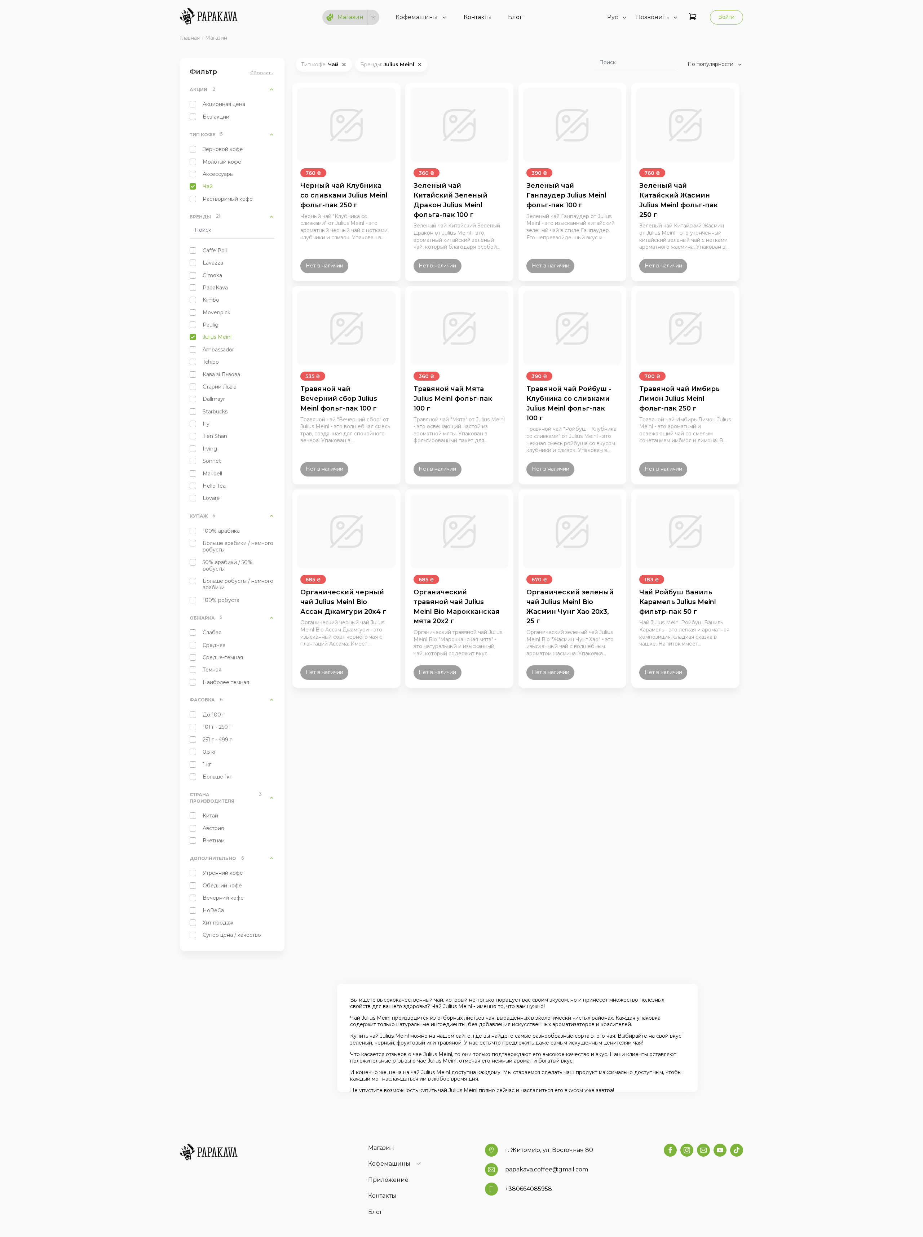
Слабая (212, 632)
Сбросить (261, 72)
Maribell (212, 473)
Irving (210, 448)
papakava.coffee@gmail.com (546, 1169)
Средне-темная (223, 657)
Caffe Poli (215, 250)
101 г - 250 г (217, 727)
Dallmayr (214, 399)
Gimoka (212, 275)
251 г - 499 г (217, 739)
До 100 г (214, 714)
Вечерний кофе (223, 898)
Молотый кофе (222, 162)
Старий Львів (220, 386)
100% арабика (221, 531)
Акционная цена (224, 104)
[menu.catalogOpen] (373, 17)
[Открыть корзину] (692, 17)
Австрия (213, 828)
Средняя (214, 645)
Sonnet (212, 461)
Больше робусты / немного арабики (238, 584)
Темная (212, 669)
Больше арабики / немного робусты (238, 546)
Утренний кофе (223, 873)
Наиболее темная (226, 682)
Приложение (388, 1179)
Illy (206, 424)
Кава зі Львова (221, 374)
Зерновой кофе (223, 149)
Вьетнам (214, 840)
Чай (208, 186)
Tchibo (211, 362)
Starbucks (215, 411)
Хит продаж (218, 922)
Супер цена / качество (232, 935)
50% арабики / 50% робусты (227, 565)
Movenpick (216, 312)
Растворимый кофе (228, 199)
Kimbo (211, 300)
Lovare (211, 498)
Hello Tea (214, 486)
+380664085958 (528, 1188)
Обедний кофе (222, 885)
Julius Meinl (217, 337)
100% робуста (221, 600)
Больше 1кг (217, 776)
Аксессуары (218, 174)
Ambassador (218, 349)
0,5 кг (209, 752)
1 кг (207, 764)
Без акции (216, 117)
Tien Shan (215, 436)
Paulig (210, 325)
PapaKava (215, 287)
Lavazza (213, 263)
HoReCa (213, 910)
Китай (210, 815)
